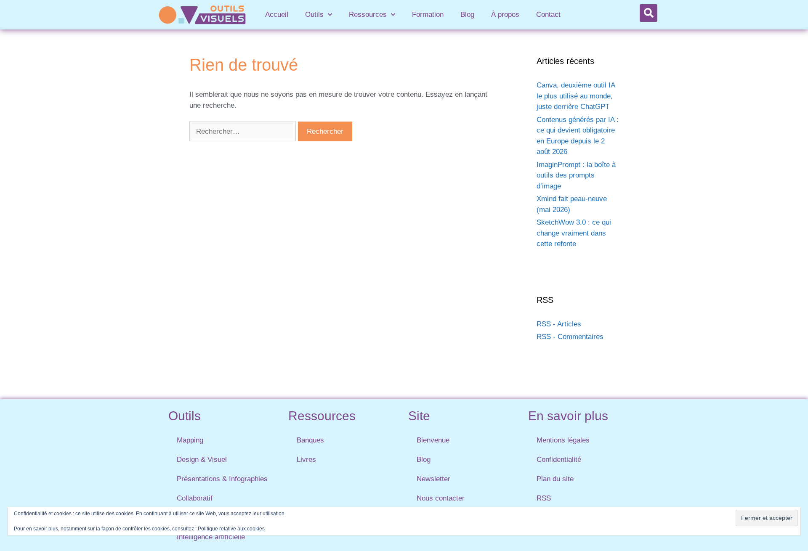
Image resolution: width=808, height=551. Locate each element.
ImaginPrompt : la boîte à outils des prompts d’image (576, 175)
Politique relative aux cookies (231, 529)
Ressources (368, 15)
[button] (648, 13)
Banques (310, 440)
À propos (505, 15)
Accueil (276, 15)
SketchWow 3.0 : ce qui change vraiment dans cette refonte (574, 233)
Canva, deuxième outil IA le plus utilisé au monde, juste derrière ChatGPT (576, 96)
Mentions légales (563, 440)
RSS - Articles (559, 324)
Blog (467, 15)
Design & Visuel (202, 460)
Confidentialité (559, 460)
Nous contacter (441, 498)
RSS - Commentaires (570, 337)
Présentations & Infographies (222, 479)
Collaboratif (195, 498)
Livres (306, 460)
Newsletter (433, 479)
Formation (428, 15)
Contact (548, 15)
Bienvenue (433, 440)
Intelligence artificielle (211, 537)
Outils (314, 15)
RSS (544, 498)
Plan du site (555, 479)
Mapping (190, 440)
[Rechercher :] (243, 131)
